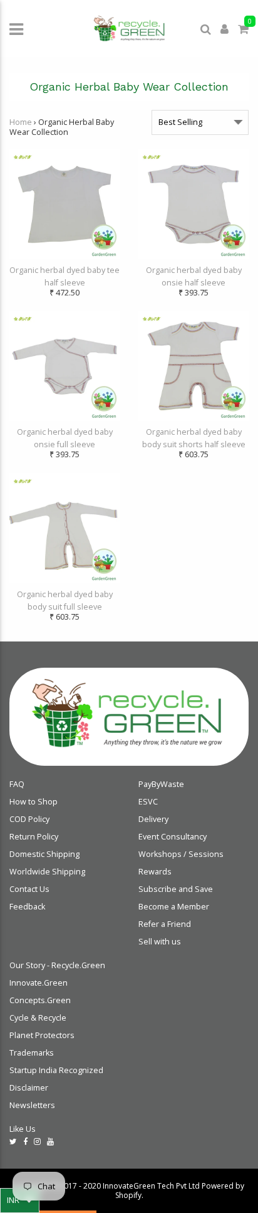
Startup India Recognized (56, 1070)
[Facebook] (25, 1141)
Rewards (155, 871)
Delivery (153, 819)
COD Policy (29, 819)
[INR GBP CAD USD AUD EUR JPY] (19, 1200)
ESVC (148, 801)
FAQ (16, 784)
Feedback (27, 906)
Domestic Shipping (44, 854)
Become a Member (173, 906)
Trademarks (31, 1052)
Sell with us (159, 941)
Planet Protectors (42, 1035)
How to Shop (33, 801)
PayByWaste (161, 784)
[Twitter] (13, 1141)
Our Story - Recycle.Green (57, 965)
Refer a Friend (164, 924)
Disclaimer (28, 1087)
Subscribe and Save (175, 889)
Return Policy (33, 836)
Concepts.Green (40, 1000)
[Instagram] (37, 1141)
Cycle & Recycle (37, 1017)
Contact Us (29, 889)
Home (20, 122)
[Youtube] (50, 1141)
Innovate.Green (38, 983)
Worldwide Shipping (47, 871)
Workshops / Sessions (181, 854)
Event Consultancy (172, 836)
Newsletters (32, 1105)
